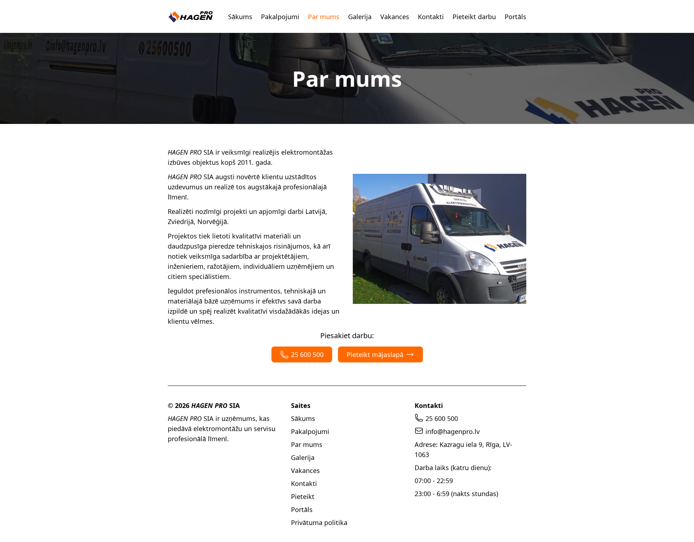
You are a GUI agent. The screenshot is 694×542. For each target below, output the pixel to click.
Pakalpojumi (280, 16)
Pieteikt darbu (474, 16)
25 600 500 (307, 354)
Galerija (360, 16)
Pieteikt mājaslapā (375, 354)
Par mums (323, 16)
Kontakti (431, 16)
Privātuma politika (319, 522)
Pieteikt (302, 496)
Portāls (515, 16)
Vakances (394, 16)
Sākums (240, 16)
